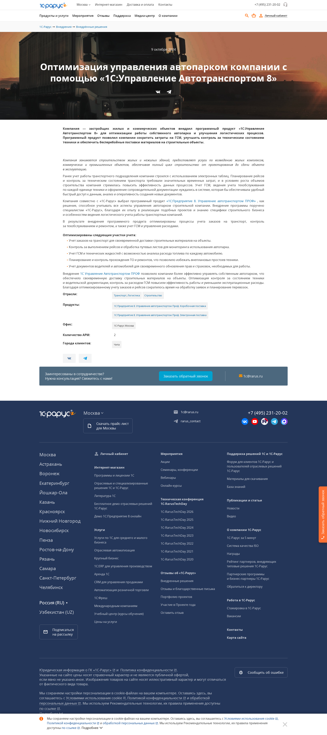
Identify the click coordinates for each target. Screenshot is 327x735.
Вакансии (234, 616)
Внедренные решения (177, 581)
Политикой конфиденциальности (72, 723)
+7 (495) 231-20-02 (267, 4)
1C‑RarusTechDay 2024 (177, 527)
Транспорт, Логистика (127, 295)
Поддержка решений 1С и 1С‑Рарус (255, 454)
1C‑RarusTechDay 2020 (177, 559)
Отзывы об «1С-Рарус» (178, 573)
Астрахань (50, 464)
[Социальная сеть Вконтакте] (244, 421)
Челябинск (51, 587)
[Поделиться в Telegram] (169, 93)
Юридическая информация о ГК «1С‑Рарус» (75, 670)
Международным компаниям (115, 606)
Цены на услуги (105, 622)
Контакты (165, 4)
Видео (231, 516)
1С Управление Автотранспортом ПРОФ (110, 274)
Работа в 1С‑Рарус (241, 600)
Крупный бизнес (106, 558)
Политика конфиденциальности (147, 670)
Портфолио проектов (176, 597)
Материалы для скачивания (247, 479)
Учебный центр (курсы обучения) (119, 614)
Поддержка (122, 16)
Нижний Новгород (60, 521)
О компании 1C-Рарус (244, 530)
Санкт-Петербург (57, 578)
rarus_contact (191, 421)
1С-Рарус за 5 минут (241, 538)
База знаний (236, 487)
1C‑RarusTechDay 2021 (177, 551)
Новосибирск (54, 530)
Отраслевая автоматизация (114, 550)
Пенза (46, 540)
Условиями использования (251, 718)
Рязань (47, 559)
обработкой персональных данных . (131, 723)
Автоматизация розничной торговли (121, 590)
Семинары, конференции (179, 470)
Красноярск (52, 511)
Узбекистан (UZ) (56, 612)
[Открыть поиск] (247, 15)
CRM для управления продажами (118, 582)
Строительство (153, 295)
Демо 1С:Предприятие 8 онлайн (117, 516)
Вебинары (168, 478)
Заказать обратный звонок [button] (186, 376)
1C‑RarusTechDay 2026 (177, 512)
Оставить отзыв (172, 613)
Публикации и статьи (244, 500)
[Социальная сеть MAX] (284, 421)
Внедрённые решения (91, 27)
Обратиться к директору (244, 586)
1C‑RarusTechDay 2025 (177, 520)
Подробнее (90, 728)
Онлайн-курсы (171, 486)
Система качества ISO (242, 546)
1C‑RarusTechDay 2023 (177, 535)
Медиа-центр (145, 16)
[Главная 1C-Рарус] (53, 6)
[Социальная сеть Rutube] (264, 421)
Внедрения (64, 27)
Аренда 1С (101, 574)
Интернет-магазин (108, 4)
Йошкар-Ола (53, 492)
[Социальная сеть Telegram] (274, 421)
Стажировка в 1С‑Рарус (244, 608)
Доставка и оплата (140, 4)
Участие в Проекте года (178, 605)
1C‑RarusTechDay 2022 (177, 543)
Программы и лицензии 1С (114, 475)
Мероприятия (82, 16)
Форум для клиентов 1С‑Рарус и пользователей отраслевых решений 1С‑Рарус (254, 466)
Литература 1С (105, 496)
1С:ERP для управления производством (123, 566)
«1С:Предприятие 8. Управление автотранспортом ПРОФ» (211, 201)
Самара (47, 568)
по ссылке (48, 708)
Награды (233, 554)
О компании (168, 16)
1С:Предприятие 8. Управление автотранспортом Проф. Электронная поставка (160, 315)
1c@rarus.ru (253, 376)
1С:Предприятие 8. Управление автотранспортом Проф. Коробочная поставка (160, 306)
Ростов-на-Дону (56, 549)
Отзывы (103, 16)
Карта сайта (236, 638)
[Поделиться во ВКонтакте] (158, 93)
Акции (165, 462)
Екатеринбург (54, 483)
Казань (47, 502)
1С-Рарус (45, 27)
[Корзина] (253, 15)
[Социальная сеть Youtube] (254, 421)
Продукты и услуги (54, 16)
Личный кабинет (114, 454)
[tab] (54, 15)
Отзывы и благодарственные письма (188, 589)
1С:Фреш (100, 598)
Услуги (99, 530)
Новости (233, 508)
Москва (47, 454)
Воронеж (49, 473)
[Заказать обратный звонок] (285, 4)
